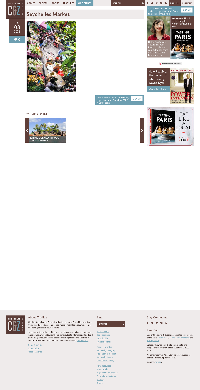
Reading (100, 379)
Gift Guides (84, 3)
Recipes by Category (106, 350)
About (31, 3)
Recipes (43, 3)
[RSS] (165, 3)
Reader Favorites (104, 347)
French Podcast (103, 341)
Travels (100, 383)
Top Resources (103, 335)
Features (68, 3)
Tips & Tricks (102, 369)
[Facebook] (147, 3)
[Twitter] (152, 3)
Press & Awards (35, 351)
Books (55, 3)
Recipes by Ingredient (106, 353)
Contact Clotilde (35, 345)
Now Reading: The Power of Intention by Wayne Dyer (157, 77)
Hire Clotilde (33, 348)
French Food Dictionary (107, 376)
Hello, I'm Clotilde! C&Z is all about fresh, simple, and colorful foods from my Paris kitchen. (158, 48)
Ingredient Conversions (107, 372)
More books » (157, 89)
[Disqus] (85, 185)
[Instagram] (161, 3)
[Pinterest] (156, 3)
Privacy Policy (153, 340)
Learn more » (82, 340)
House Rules (163, 337)
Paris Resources (104, 366)
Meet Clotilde (103, 331)
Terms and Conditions (179, 337)
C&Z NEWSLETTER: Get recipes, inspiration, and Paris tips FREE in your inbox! (119, 100)
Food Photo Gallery (105, 360)
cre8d (158, 362)
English (174, 3)
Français (187, 3)
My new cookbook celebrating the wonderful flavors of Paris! (182, 22)
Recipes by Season (105, 357)
